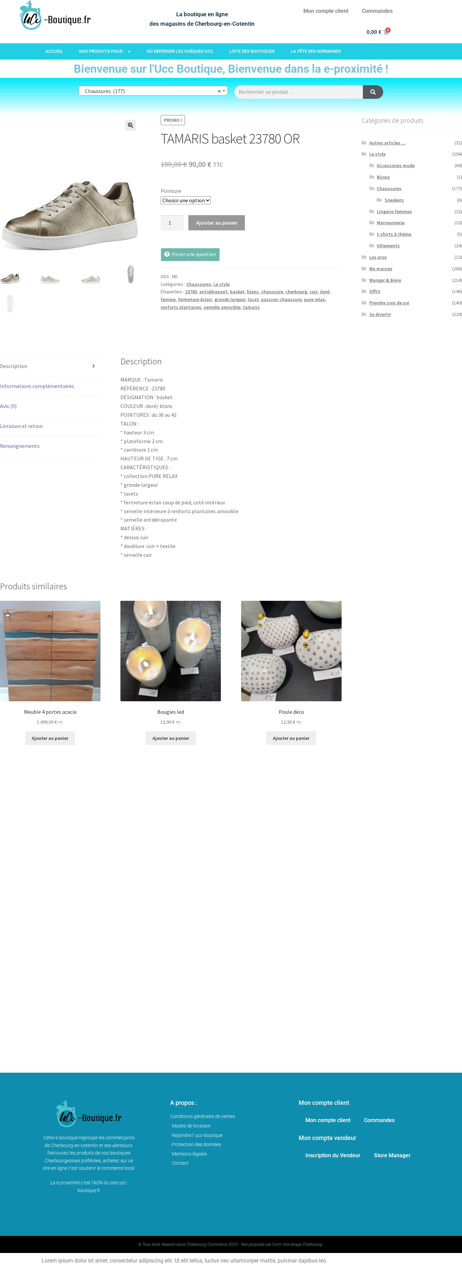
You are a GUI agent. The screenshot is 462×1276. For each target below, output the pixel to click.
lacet (253, 299)
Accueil (54, 51)
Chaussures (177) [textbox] (151, 91)
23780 (191, 292)
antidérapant (213, 292)
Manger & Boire (385, 280)
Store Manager (392, 1155)
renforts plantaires (181, 307)
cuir (313, 292)
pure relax (314, 299)
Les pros (378, 257)
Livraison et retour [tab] (21, 426)
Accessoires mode (396, 165)
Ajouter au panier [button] (50, 738)
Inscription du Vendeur (333, 1155)
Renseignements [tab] (20, 445)
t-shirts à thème (394, 234)
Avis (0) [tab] (8, 406)
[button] (130, 125)
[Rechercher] (373, 92)
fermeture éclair (195, 299)
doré (324, 292)
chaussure (272, 292)
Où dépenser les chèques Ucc (180, 51)
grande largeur (230, 299)
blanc (253, 292)
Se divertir (380, 314)
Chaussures (198, 284)
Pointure (171, 190)
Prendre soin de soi (389, 303)
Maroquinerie (391, 223)
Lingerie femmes (394, 211)
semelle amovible (222, 307)
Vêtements (388, 246)
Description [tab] (13, 366)
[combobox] (153, 90)
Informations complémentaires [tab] (37, 386)
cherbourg (296, 292)
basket (237, 292)
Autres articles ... (387, 143)
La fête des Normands (316, 51)
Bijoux (383, 177)
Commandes (377, 11)
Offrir (374, 291)
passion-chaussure (281, 299)
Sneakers (394, 200)
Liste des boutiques (252, 51)
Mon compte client (325, 11)
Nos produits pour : (101, 51)
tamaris (251, 307)
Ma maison (380, 269)
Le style (221, 284)
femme (168, 299)
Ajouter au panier (216, 222)
